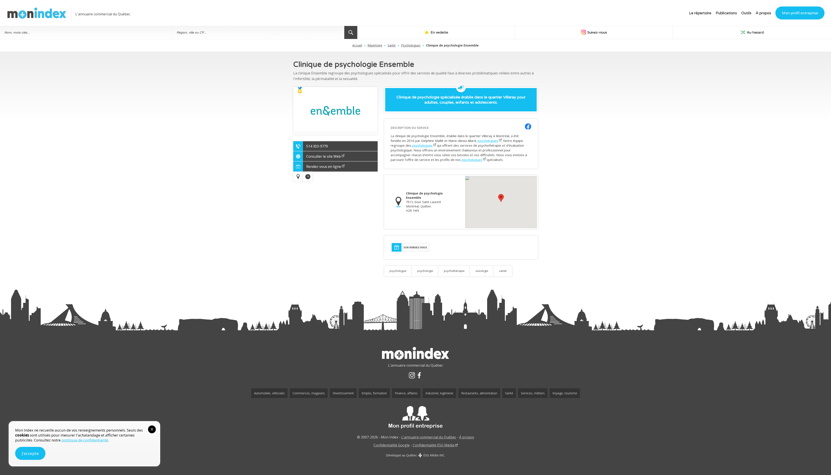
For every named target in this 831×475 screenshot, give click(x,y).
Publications (726, 13)
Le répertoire (700, 13)
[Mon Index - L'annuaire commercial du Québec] (36, 13)
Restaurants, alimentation (479, 393)
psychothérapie (454, 271)
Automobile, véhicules (269, 393)
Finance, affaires (406, 393)
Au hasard (755, 32)
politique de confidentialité (84, 440)
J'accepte (30, 453)
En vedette (439, 32)
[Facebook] (419, 375)
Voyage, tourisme (564, 393)
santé (503, 271)
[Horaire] (308, 176)
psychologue (398, 271)
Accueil (357, 45)
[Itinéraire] (298, 176)
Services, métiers (533, 393)
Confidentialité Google (392, 445)
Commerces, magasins (309, 393)
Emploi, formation (374, 393)
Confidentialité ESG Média (433, 445)
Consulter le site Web (323, 156)
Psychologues (410, 45)
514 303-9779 (317, 146)
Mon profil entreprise (800, 13)
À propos (763, 13)
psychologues (488, 140)
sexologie (481, 271)
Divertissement (343, 393)
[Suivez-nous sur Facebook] (528, 126)
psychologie (425, 271)
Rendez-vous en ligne (323, 166)
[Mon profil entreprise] (415, 417)
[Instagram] (412, 375)
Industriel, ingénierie (439, 393)
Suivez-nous (596, 32)
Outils (746, 13)
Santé (392, 45)
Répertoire (374, 45)
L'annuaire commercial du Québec (428, 437)
